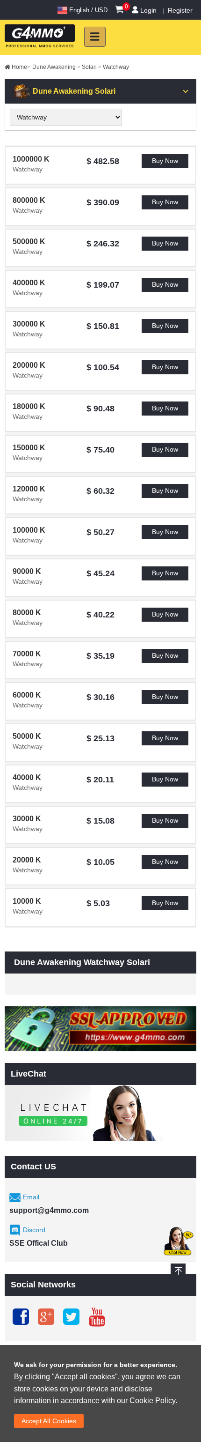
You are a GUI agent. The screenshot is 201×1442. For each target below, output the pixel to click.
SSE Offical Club (38, 1243)
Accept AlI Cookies (49, 1421)
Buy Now (165, 160)
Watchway (116, 67)
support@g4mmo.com (49, 1210)
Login (148, 10)
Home (21, 67)
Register (180, 10)
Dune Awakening (56, 67)
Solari (91, 67)
